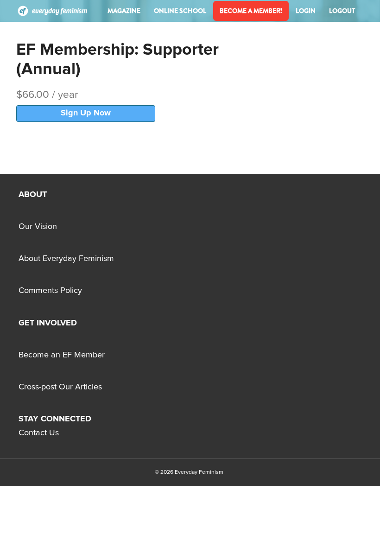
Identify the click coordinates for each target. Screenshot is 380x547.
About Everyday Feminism (66, 258)
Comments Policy (50, 290)
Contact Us (39, 433)
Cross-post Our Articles (60, 387)
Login (306, 10)
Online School (180, 10)
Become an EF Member (62, 355)
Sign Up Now (86, 113)
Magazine (124, 10)
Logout (342, 10)
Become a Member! (251, 10)
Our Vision (38, 227)
